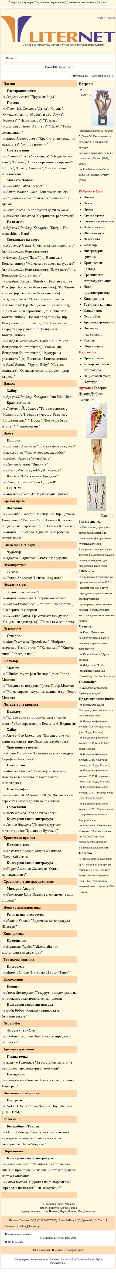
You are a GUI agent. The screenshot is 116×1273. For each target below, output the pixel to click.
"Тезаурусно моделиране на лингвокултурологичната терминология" (94, 643)
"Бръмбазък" (39, 642)
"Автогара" (39, 126)
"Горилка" (35, 168)
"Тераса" (37, 186)
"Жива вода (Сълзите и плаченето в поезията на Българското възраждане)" (34, 777)
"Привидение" (44, 514)
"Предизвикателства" (50, 598)
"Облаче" (18, 162)
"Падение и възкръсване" (21, 526)
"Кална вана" (50, 648)
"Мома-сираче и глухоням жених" (31, 691)
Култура (28, 2)
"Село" (54, 126)
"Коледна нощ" (23, 654)
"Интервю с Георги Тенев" (50, 972)
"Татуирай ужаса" (15, 857)
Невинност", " (13, 414)
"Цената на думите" (47, 578)
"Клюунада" (40, 156)
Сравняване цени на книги (81, 2)
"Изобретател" (28, 648)
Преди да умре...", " (38, 414)
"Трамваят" (51, 120)
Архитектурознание (99, 322)
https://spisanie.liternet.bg (85, 1259)
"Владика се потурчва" (23, 686)
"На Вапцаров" (30, 120)
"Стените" (44, 604)
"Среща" (56, 108)
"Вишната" (39, 464)
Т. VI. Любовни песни (101, 792)
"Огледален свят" (14, 114)
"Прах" (21, 168)
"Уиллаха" (53, 470)
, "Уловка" (49, 347)
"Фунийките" (41, 458)
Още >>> (107, 515)
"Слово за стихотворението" (53, 245)
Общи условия (41, 1249)
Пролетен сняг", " (16, 420)
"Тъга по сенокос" (52, 408)
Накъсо (89, 203)
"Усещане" (86, 400)
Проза (88, 209)
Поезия (89, 197)
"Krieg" (54, 228)
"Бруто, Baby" (38, 365)
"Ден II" (50, 482)
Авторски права (101, 75)
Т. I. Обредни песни (100, 726)
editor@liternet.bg (29, 1226)
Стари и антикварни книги (49, 2)
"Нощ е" (8, 168)
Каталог (102, 2)
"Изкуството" (59, 269)
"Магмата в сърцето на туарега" (50, 263)
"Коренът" (10, 120)
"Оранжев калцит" (32, 370)
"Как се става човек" (42, 813)
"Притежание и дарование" (22, 311)
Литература (15, 2)
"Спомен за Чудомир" (52, 558)
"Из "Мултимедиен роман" (49, 494)
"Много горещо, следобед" (44, 452)
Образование (14, 1151)
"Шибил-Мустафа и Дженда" (28, 674)
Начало (10, 58)
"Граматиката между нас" (50, 616)
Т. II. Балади (96, 742)
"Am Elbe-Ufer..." (61, 397)
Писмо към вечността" (58, 622)
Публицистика (94, 227)
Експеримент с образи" (20, 610)
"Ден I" (38, 482)
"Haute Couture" (51, 341)
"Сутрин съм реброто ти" (55, 216)
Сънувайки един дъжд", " (22, 622)
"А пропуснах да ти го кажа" (47, 210)
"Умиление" (30, 520)
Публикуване (81, 75)
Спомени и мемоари (99, 221)
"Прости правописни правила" (50, 162)
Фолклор (90, 245)
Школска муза (94, 233)
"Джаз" (33, 258)
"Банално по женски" (54, 192)
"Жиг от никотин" (34, 144)
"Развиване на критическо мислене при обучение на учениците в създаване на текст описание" (39, 1170)
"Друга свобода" (42, 97)
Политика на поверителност (67, 1249)
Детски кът (92, 239)
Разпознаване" (29, 426)
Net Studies (12, 1023)
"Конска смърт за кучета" (56, 446)
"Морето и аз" (39, 114)
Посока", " (37, 420)
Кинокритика (94, 298)
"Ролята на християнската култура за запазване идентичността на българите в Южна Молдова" (35, 1138)
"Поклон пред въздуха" (43, 317)
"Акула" (57, 114)
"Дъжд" (42, 108)
